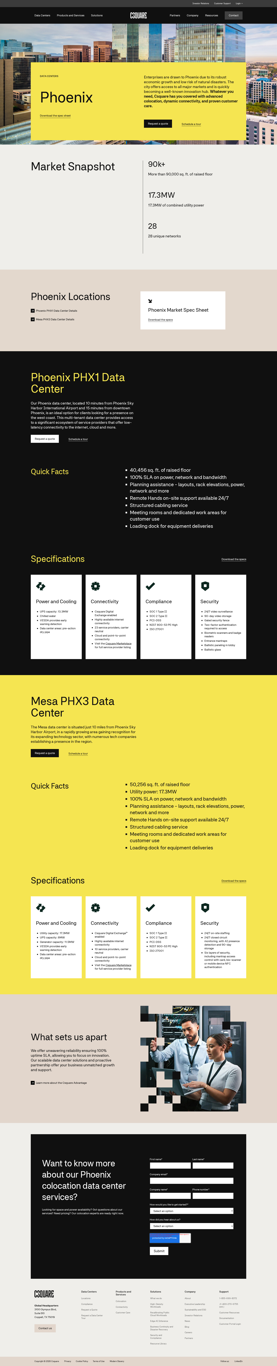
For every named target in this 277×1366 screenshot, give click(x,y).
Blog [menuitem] (187, 1326)
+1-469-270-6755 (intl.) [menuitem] (228, 1305)
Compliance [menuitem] (86, 1304)
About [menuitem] (188, 1298)
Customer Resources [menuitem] (229, 1312)
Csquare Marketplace (118, 643)
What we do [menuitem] (156, 1298)
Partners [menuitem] (189, 1338)
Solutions (97, 15)
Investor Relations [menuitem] (193, 1315)
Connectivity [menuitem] (122, 1307)
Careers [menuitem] (188, 1332)
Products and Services (70, 15)
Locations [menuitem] (86, 1298)
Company (192, 15)
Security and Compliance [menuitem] (156, 1336)
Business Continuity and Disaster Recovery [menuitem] (161, 1328)
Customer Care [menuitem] (123, 1312)
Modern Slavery (117, 1361)
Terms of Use (99, 1361)
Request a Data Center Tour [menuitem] (92, 1317)
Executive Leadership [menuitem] (195, 1304)
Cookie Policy (82, 1361)
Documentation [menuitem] (226, 1318)
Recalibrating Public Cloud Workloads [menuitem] (159, 1314)
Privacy (67, 1361)
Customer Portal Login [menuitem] (230, 1324)
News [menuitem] (187, 1321)
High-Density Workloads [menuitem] (156, 1305)
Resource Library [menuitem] (158, 1343)
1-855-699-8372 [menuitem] (228, 1298)
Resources (211, 15)
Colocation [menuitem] (121, 1301)
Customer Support (222, 3)
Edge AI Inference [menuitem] (159, 1321)
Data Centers (42, 15)
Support (224, 1291)
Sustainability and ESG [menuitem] (195, 1309)
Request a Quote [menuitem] (89, 1309)
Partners (175, 15)
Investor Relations (201, 3)
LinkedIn (239, 1361)
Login (238, 3)
